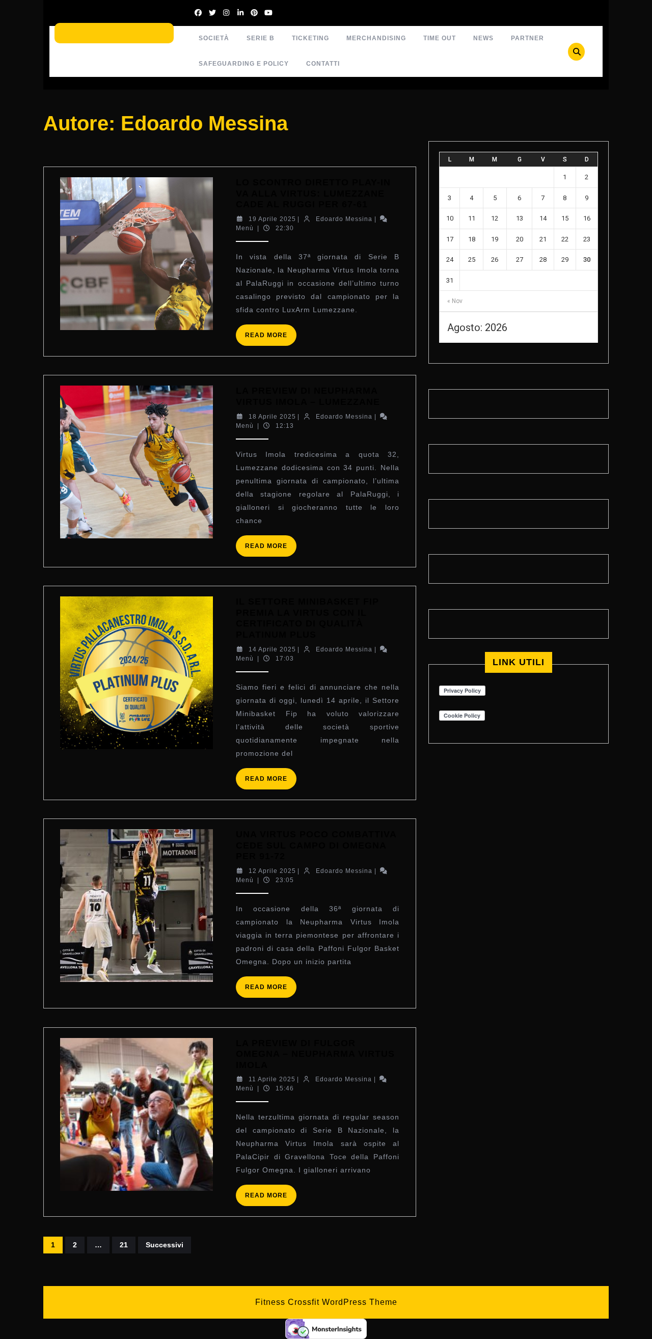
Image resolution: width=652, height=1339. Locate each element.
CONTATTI (323, 63)
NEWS (483, 38)
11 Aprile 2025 (272, 1079)
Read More (270, 338)
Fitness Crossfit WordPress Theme (326, 1302)
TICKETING (310, 38)
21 (124, 1245)
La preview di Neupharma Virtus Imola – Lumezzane (308, 396)
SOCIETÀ (214, 38)
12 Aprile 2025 (272, 871)
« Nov (455, 301)
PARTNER (527, 38)
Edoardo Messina (344, 219)
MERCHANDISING (376, 38)
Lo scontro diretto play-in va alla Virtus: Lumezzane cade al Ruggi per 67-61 (313, 193)
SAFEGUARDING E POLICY (244, 63)
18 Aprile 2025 (272, 416)
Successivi (164, 1245)
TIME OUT (439, 38)
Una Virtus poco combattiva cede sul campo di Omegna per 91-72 (316, 845)
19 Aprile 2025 (272, 219)
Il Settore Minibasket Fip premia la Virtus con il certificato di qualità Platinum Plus (307, 618)
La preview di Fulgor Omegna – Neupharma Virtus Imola (315, 1054)
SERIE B (261, 38)
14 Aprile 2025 (272, 649)
